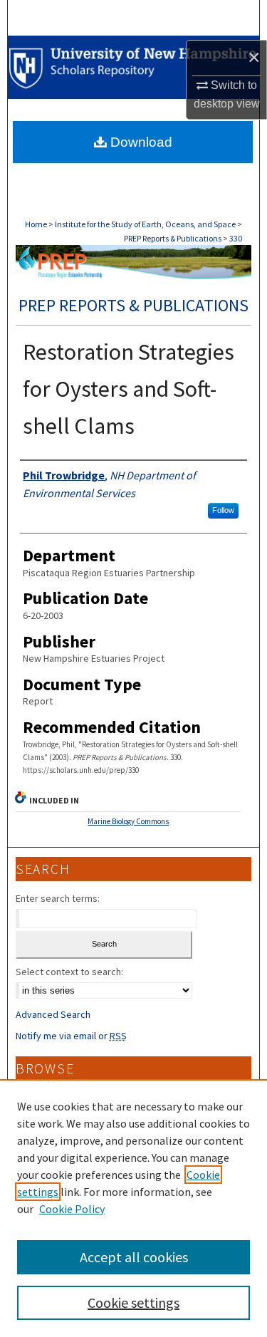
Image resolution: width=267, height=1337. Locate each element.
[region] (133, 1208)
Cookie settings (133, 1302)
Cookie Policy (72, 1209)
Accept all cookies (134, 1257)
